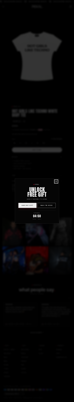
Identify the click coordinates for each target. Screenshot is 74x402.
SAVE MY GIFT (27, 205)
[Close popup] (56, 181)
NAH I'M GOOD (47, 205)
